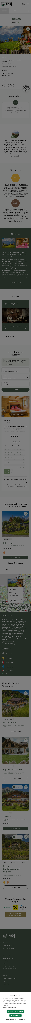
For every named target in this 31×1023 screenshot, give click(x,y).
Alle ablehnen (15, 1015)
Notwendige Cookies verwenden (15, 1019)
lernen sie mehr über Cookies (9, 1007)
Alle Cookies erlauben (15, 1011)
